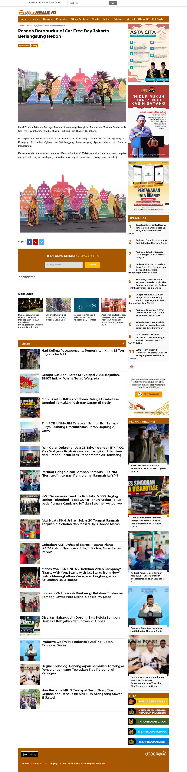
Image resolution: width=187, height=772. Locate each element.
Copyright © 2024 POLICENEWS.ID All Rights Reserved (77, 763)
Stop (34, 45)
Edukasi (118, 19)
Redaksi (26, 763)
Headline (35, 19)
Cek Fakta (157, 19)
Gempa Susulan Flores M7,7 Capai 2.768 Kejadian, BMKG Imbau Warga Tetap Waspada (81, 376)
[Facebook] (29, 242)
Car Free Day (31, 26)
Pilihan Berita (78, 19)
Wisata (95, 19)
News (47, 26)
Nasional (48, 19)
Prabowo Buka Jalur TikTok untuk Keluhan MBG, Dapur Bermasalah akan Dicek (150, 313)
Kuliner (106, 19)
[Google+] (35, 242)
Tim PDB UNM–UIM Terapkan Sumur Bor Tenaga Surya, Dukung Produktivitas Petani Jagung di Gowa (80, 427)
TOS (44, 763)
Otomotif (143, 19)
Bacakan (25, 45)
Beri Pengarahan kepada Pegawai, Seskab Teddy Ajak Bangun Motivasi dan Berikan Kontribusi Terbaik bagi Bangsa (147, 283)
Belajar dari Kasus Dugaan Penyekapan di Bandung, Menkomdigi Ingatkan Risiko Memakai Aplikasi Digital (147, 298)
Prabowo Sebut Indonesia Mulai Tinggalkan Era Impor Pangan (150, 255)
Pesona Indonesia (58, 26)
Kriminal (130, 19)
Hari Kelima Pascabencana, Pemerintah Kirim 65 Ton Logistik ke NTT (83, 352)
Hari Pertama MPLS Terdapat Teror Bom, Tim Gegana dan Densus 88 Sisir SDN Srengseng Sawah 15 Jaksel (82, 694)
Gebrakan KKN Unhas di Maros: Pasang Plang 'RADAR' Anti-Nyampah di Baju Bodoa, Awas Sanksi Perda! (82, 548)
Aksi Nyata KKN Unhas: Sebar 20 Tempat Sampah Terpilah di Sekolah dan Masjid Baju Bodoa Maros (81, 522)
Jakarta (40, 26)
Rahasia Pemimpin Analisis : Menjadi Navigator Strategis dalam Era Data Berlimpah (150, 325)
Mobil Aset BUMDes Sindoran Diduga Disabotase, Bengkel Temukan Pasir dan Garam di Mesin (81, 401)
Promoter (61, 19)
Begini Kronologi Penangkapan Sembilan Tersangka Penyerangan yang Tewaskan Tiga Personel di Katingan (83, 669)
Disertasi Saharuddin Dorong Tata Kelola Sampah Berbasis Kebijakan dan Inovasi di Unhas (81, 619)
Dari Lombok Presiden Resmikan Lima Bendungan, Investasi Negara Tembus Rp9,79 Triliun (147, 338)
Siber (36, 763)
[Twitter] (41, 242)
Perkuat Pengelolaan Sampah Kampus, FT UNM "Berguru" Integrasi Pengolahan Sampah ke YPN (80, 473)
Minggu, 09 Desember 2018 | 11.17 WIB (31, 41)
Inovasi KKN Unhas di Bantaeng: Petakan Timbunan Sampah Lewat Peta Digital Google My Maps (82, 595)
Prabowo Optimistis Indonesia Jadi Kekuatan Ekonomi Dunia (77, 643)
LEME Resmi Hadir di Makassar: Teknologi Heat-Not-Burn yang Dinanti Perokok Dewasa (148, 354)
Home (23, 19)
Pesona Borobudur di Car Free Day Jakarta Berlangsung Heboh (63, 33)
